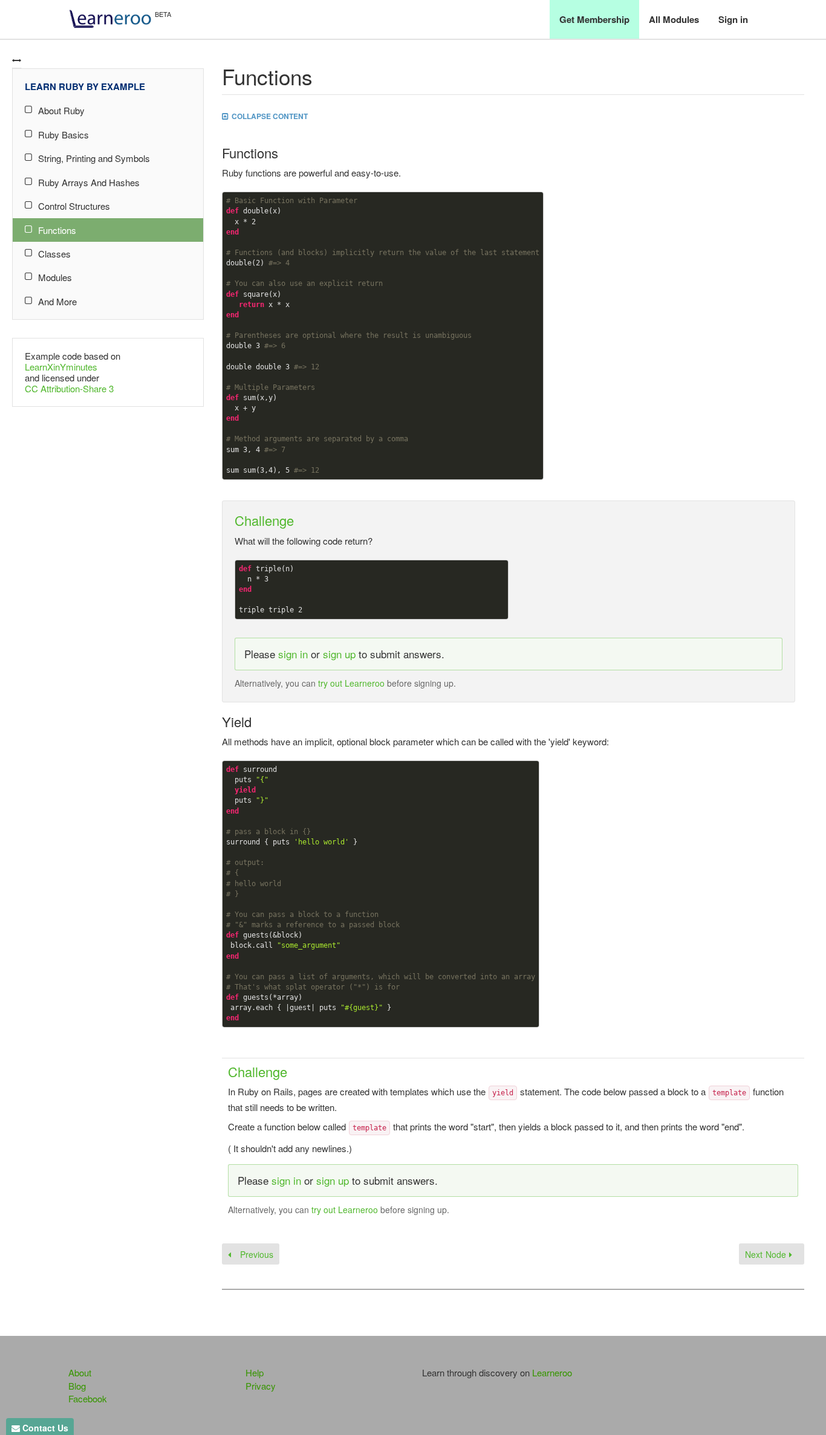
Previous (255, 1254)
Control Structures (74, 205)
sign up (339, 653)
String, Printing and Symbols (94, 158)
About (79, 1372)
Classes (54, 253)
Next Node (767, 1254)
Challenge (264, 520)
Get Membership (594, 19)
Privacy (261, 1385)
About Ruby (61, 110)
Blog (77, 1385)
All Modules (674, 19)
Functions (57, 230)
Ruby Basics (63, 134)
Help (255, 1372)
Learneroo (552, 1372)
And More (57, 301)
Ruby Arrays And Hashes (89, 182)
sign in (293, 653)
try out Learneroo (351, 683)
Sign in (733, 19)
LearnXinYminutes (61, 366)
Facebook (87, 1398)
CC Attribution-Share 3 (69, 388)
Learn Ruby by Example (85, 86)
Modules (55, 277)
